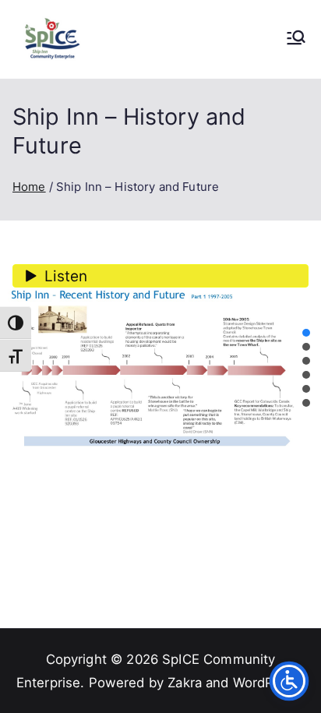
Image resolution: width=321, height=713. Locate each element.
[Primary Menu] (296, 38)
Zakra (185, 682)
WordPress (267, 682)
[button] (306, 333)
